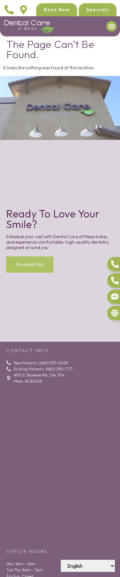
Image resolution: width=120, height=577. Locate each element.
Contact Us (30, 264)
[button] (111, 26)
